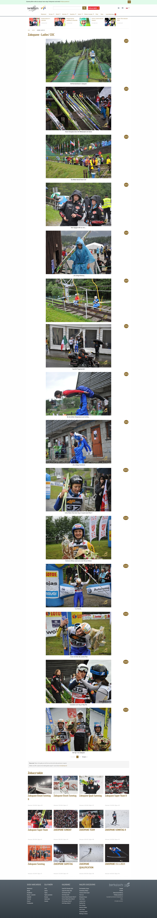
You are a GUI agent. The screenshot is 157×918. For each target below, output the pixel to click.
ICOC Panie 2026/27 (66, 903)
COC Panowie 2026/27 (67, 901)
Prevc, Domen (82, 905)
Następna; (84, 757)
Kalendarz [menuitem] (64, 14)
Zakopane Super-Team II (116, 795)
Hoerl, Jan (81, 895)
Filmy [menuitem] (97, 14)
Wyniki (28, 890)
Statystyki (29, 897)
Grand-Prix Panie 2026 (67, 890)
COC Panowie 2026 (66, 892)
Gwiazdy (46, 901)
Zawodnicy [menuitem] (72, 14)
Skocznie (29, 899)
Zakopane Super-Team (38, 829)
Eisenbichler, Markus (83, 890)
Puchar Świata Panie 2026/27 (68, 899)
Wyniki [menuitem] (57, 14)
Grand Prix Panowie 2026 (67, 888)
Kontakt (121, 888)
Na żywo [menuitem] (51, 14)
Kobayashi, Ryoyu (83, 897)
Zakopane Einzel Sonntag (65, 795)
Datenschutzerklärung (118, 892)
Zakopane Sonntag (36, 864)
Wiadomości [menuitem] (43, 14)
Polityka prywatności (64, 1)
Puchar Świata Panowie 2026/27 (69, 897)
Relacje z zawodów (31, 895)
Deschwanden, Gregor (84, 888)
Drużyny (46, 897)
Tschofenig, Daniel (83, 911)
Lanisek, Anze (82, 901)
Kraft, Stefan (82, 899)
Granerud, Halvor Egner (84, 892)
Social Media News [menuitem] (111, 14)
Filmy (45, 888)
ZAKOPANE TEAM (87, 829)
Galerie (33, 30)
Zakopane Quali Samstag (90, 795)
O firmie (121, 890)
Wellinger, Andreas (83, 913)
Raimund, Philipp (83, 907)
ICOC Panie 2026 (65, 895)
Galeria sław (47, 899)
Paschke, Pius (82, 903)
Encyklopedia (30, 903)
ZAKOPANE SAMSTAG (63, 864)
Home (29, 30)
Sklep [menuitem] (102, 14)
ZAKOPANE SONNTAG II (115, 829)
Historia (28, 901)
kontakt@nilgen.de (63, 765)
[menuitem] (119, 8)
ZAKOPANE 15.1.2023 (115, 864)
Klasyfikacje (29, 892)
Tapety (45, 892)
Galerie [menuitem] (79, 14)
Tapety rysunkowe (48, 895)
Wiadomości (29, 888)
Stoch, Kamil (82, 909)
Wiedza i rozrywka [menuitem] (88, 14)
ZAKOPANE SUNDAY (62, 829)
